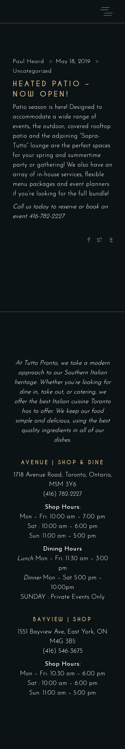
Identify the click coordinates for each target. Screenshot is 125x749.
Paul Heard (29, 62)
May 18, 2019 (74, 62)
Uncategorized (32, 71)
